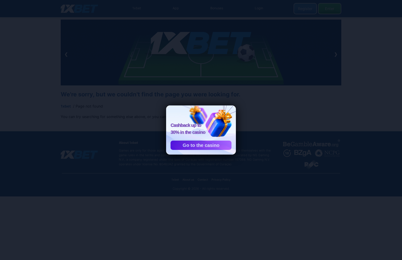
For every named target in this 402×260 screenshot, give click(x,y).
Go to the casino (201, 145)
